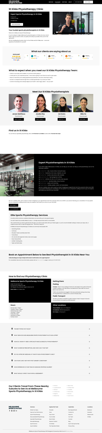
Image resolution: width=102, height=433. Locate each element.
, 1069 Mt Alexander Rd (62, 310)
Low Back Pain (43, 171)
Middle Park (56, 395)
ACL (13, 237)
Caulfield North (57, 387)
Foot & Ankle (52, 416)
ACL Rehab (51, 423)
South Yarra (70, 395)
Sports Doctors (33, 423)
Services (51, 2)
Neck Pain (42, 173)
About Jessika (39, 119)
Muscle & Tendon (53, 421)
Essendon (89, 412)
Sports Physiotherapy (35, 414)
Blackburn (89, 410)
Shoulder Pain (43, 175)
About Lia (61, 119)
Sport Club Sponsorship (73, 423)
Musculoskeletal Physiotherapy (37, 416)
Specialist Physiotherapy (35, 419)
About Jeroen (18, 119)
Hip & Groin (51, 414)
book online (87, 2)
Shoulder (51, 410)
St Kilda (89, 416)
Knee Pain (42, 179)
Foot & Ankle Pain (44, 181)
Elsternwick (70, 391)
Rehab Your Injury (34, 410)
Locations (57, 2)
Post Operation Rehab (54, 426)
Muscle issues (43, 183)
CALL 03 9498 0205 (14, 209)
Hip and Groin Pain (44, 177)
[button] (92, 57)
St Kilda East (57, 391)
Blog (69, 421)
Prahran (55, 385)
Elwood (69, 393)
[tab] (51, 329)
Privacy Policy (71, 426)
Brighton (56, 393)
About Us (70, 414)
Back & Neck (52, 419)
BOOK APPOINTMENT (16, 24)
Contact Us (71, 412)
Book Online (13, 205)
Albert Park (70, 385)
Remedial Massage (34, 421)
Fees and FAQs (41, 260)
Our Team (64, 2)
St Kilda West (71, 387)
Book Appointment (72, 410)
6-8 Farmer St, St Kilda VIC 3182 (18, 285)
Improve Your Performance (36, 412)
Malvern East (90, 414)
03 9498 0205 (14, 20)
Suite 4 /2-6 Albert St (65, 308)
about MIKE (82, 119)
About (70, 2)
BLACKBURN (57, 308)
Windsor (56, 389)
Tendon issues (43, 185)
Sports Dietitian (33, 426)
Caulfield (70, 389)
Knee (50, 412)
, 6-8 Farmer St (59, 312)
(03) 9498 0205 (78, 2)
